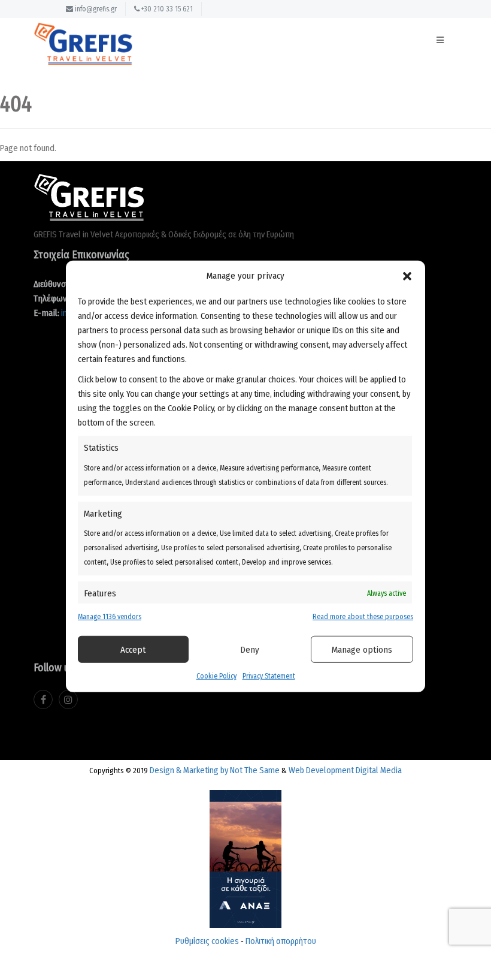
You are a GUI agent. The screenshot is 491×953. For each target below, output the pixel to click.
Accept (133, 649)
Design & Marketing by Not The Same (215, 770)
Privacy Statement (269, 676)
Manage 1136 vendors (109, 617)
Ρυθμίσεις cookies (207, 941)
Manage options (362, 649)
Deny (249, 649)
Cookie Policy (216, 676)
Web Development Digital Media (345, 770)
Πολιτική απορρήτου (281, 941)
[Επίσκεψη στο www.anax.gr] (245, 855)
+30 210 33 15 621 (166, 9)
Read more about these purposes (363, 617)
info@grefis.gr (95, 9)
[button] (407, 276)
